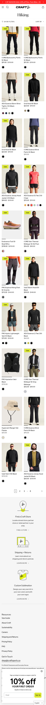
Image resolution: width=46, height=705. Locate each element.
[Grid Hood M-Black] (34, 87)
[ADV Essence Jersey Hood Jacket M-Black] (34, 457)
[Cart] (43, 7)
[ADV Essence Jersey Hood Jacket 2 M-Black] (12, 178)
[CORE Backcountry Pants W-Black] (34, 40)
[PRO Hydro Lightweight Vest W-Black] (12, 316)
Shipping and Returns (10, 637)
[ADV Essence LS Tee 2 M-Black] (34, 316)
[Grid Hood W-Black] (12, 132)
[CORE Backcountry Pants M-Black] (12, 40)
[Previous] (3, 2)
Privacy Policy (7, 651)
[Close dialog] (42, 671)
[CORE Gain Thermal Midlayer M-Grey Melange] (34, 362)
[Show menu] (3, 7)
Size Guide (6, 618)
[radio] (3, 67)
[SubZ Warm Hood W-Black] (34, 270)
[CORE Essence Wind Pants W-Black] (34, 132)
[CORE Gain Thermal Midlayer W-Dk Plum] (34, 224)
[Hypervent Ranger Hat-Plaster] (12, 411)
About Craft (6, 623)
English (37, 703)
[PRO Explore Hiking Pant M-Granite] (12, 270)
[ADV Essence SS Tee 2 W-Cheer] (34, 178)
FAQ (3, 646)
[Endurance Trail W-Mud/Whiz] (12, 224)
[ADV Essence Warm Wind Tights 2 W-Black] (12, 87)
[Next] (43, 2)
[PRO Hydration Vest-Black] (12, 362)
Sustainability (7, 627)
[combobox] (38, 703)
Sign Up (37, 695)
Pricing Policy (7, 642)
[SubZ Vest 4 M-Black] (12, 457)
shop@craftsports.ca (11, 660)
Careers (5, 632)
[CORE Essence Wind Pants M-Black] (34, 411)
